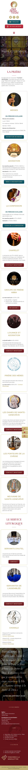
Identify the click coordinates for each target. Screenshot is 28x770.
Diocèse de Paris (9, 737)
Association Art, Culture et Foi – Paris (14, 734)
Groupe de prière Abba (11, 739)
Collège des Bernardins (11, 736)
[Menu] (14, 33)
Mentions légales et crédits (12, 752)
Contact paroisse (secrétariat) (13, 751)
